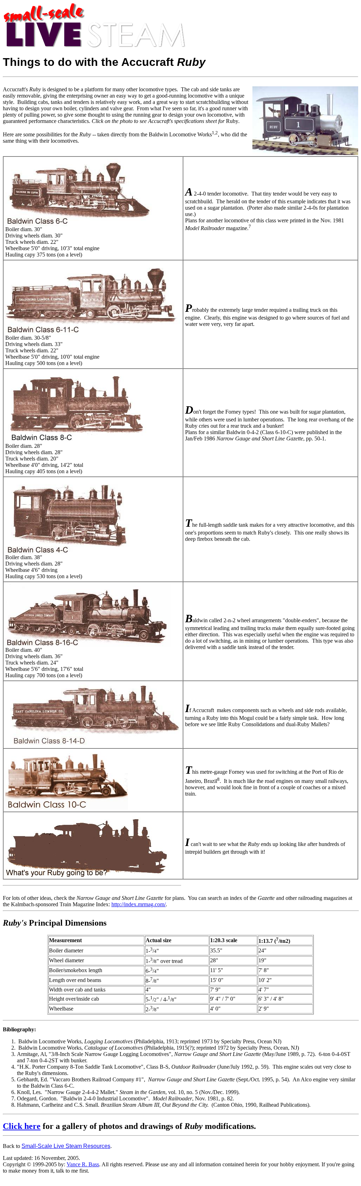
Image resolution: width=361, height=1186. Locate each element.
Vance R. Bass (83, 1164)
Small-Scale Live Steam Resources (66, 1146)
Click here (22, 1126)
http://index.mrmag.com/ (138, 904)
